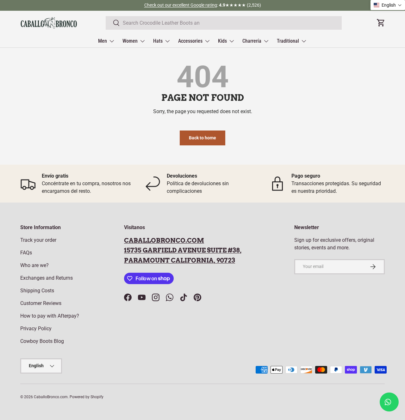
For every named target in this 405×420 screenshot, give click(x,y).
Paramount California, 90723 (179, 260)
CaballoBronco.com (164, 240)
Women (130, 41)
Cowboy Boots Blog (42, 341)
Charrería (251, 41)
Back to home (202, 137)
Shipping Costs (37, 291)
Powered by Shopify (86, 397)
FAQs (26, 253)
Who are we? (34, 265)
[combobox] (224, 23)
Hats (158, 41)
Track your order (38, 240)
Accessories (190, 41)
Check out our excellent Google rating (180, 5)
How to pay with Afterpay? (49, 316)
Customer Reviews (40, 303)
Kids (222, 41)
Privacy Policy (36, 329)
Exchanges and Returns (46, 278)
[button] (388, 5)
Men (102, 41)
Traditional (288, 41)
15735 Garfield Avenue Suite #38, (182, 250)
